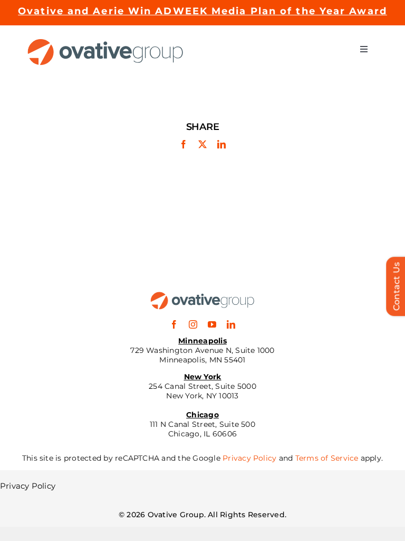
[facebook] (174, 324)
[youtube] (212, 324)
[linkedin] (231, 324)
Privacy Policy (249, 458)
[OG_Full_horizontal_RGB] (105, 43)
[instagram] (193, 324)
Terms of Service (327, 458)
